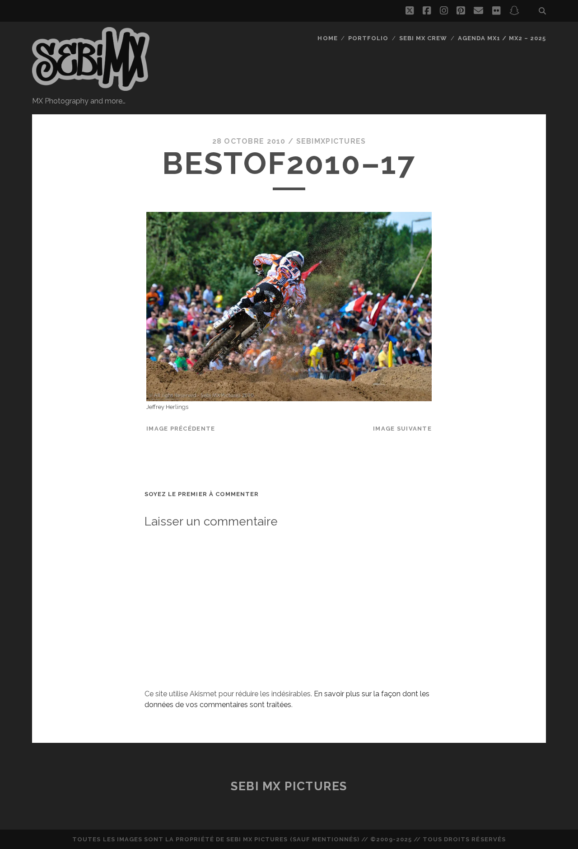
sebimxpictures (331, 141)
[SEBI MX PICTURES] (90, 87)
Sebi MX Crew (423, 38)
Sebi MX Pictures (289, 786)
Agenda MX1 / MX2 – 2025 (502, 38)
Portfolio (368, 38)
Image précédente (180, 428)
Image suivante (402, 428)
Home (327, 38)
